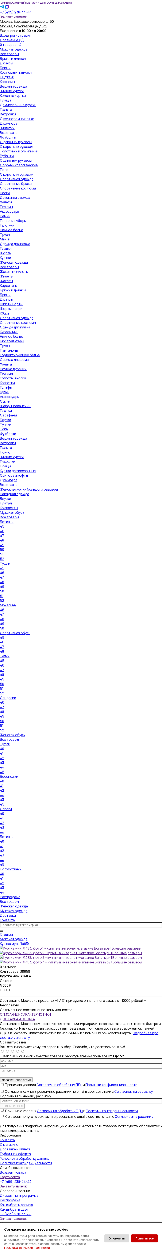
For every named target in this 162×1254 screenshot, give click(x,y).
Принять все (144, 1238)
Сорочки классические (19, 165)
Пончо (5, 452)
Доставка (8, 915)
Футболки (8, 137)
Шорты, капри (11, 308)
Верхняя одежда (13, 86)
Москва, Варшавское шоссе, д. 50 (27, 21)
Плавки (6, 248)
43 (2, 762)
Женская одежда (14, 262)
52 (2, 558)
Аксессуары (9, 211)
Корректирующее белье (20, 355)
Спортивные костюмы (18, 188)
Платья (6, 410)
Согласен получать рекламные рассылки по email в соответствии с (79, 1091)
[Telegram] (2, 7)
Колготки (7, 382)
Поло (4, 169)
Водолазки (9, 132)
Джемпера (8, 123)
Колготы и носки (13, 378)
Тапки (4, 656)
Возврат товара (13, 1172)
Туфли (5, 563)
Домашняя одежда (15, 197)
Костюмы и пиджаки (16, 72)
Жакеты (6, 281)
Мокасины (8, 605)
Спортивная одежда (16, 179)
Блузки (5, 420)
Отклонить (117, 1238)
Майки (5, 239)
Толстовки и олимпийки (19, 151)
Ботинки (7, 521)
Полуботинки (11, 869)
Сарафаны (8, 415)
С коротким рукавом (16, 146)
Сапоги (6, 809)
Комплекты (9, 508)
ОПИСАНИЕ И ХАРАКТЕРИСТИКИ (25, 1014)
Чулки (4, 392)
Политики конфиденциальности (111, 1084)
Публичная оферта (15, 1153)
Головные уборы (13, 220)
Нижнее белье (11, 230)
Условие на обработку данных (24, 1158)
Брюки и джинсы (13, 58)
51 (1, 554)
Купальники (9, 332)
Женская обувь (12, 734)
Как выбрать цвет (14, 1209)
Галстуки (7, 225)
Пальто (6, 109)
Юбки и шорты (11, 304)
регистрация (20, 35)
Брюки (5, 67)
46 (2, 531)
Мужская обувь (12, 512)
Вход (4, 35)
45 (2, 526)
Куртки (5, 257)
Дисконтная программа (19, 1195)
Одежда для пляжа (15, 243)
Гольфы (6, 387)
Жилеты (6, 276)
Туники (5, 424)
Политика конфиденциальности (27, 1248)
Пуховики (7, 461)
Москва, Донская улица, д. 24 (23, 26)
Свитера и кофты (14, 475)
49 (2, 545)
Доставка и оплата (15, 1149)
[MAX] (7, 7)
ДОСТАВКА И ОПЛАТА (17, 1019)
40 (2, 748)
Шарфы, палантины (15, 406)
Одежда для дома (14, 359)
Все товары (9, 54)
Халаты (6, 202)
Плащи (5, 100)
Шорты (5, 253)
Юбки (4, 313)
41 (1, 753)
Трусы (5, 234)
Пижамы (6, 206)
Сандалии (8, 697)
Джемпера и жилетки (17, 118)
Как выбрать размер (16, 1204)
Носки (5, 193)
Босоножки (9, 776)
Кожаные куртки (13, 95)
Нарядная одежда (14, 494)
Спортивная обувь (15, 633)
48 (2, 540)
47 (2, 535)
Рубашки (7, 155)
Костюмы (7, 81)
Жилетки (7, 128)
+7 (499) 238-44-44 (15, 12)
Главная (6, 934)
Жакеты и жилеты (14, 271)
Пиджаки (7, 77)
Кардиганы (8, 285)
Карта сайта (10, 1177)
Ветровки (8, 114)
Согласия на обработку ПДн (59, 1084)
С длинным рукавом (16, 142)
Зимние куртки (12, 91)
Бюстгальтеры (12, 341)
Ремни (5, 216)
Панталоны (9, 350)
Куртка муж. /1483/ (14, 943)
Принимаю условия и (71, 1084)
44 (2, 767)
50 (2, 549)
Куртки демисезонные (18, 470)
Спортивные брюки (16, 183)
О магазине (9, 1144)
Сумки (5, 401)
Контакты (7, 920)
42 (2, 758)
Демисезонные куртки (18, 105)
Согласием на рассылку (133, 1091)
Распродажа (10, 897)
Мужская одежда (13, 49)
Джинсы (6, 63)
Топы (4, 429)
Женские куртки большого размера (29, 489)
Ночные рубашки (13, 369)
